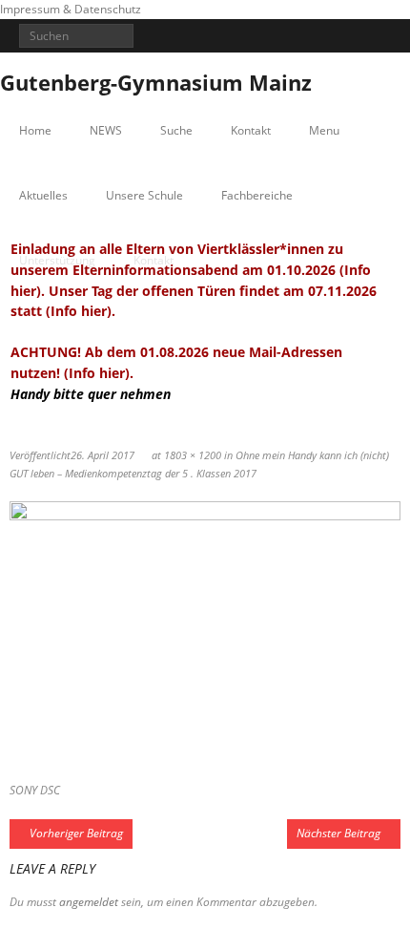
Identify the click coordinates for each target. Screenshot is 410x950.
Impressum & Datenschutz (70, 9)
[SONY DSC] (205, 631)
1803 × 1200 (192, 455)
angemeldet (88, 902)
